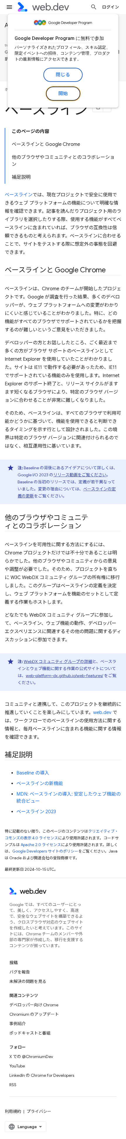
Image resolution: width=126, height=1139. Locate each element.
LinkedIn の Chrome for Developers (41, 1075)
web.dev (102, 713)
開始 (63, 94)
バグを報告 (19, 972)
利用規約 (13, 1111)
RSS (12, 1084)
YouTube (17, 1066)
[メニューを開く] (9, 7)
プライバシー (39, 1111)
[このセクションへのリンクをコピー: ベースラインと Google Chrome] (111, 270)
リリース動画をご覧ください (79, 474)
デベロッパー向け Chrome (33, 1005)
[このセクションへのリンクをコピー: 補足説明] (38, 755)
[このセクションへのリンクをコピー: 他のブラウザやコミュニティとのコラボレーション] (86, 526)
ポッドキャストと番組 (29, 1033)
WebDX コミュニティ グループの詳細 (58, 661)
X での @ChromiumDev (31, 1056)
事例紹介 (17, 1023)
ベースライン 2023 (36, 812)
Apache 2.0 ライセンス (41, 844)
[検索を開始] (93, 7)
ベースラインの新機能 (39, 784)
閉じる (63, 75)
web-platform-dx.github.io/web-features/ (64, 675)
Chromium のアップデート (34, 1014)
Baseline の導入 (32, 773)
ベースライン (19, 195)
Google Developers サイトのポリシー (45, 851)
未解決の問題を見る (27, 981)
